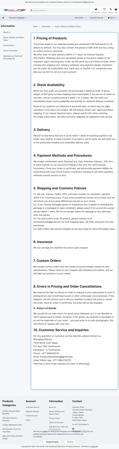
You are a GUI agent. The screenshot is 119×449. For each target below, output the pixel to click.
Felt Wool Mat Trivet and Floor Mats (11, 430)
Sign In (112, 18)
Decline (70, 442)
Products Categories (16, 18)
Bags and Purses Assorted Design (12, 437)
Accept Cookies (52, 442)
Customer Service (96, 18)
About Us (6, 32)
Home (35, 26)
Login (28, 420)
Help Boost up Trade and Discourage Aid (12, 57)
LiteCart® (94, 446)
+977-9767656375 (81, 424)
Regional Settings (32, 411)
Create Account (32, 416)
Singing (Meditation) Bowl (12, 425)
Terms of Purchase (10, 51)
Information (79, 18)
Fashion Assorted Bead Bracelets (11, 412)
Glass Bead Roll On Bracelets (9, 419)
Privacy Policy (8, 45)
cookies (44, 431)
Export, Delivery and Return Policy (13, 38)
